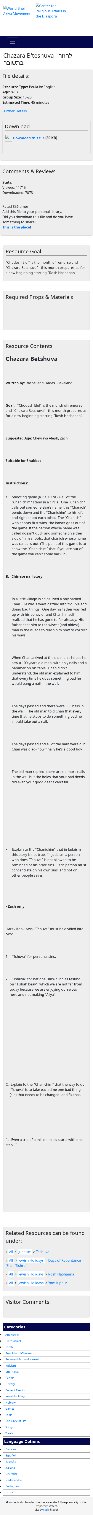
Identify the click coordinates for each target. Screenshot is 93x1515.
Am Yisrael (12, 1335)
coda (46, 1510)
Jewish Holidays (15, 1396)
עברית (9, 1492)
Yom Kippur (57, 1282)
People (9, 1378)
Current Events (15, 1390)
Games (9, 1408)
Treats (9, 1433)
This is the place (16, 227)
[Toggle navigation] (13, 41)
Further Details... (15, 111)
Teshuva (42, 1251)
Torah (9, 1347)
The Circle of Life (15, 1421)
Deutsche (11, 1474)
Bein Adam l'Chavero (18, 1353)
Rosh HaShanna (61, 1274)
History (10, 1384)
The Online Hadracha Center (46, 27)
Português (12, 1486)
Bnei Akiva (12, 1372)
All (11, 1251)
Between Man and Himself (22, 1359)
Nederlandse (13, 1480)
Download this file (28, 138)
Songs (9, 1427)
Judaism (10, 1365)
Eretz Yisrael (13, 1341)
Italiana (10, 1468)
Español (10, 1455)
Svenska (10, 1461)
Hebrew (10, 1402)
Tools (8, 1415)
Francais (10, 1449)
